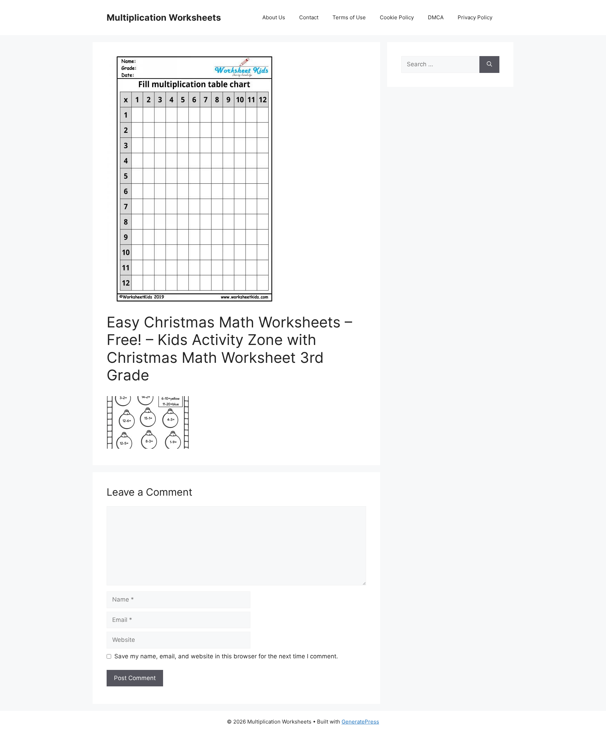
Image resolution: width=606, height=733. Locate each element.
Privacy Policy (475, 17)
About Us (273, 17)
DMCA (436, 17)
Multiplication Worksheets (164, 17)
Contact (308, 17)
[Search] (489, 64)
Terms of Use (349, 17)
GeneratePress (360, 721)
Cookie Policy (397, 17)
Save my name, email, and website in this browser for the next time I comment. (226, 656)
